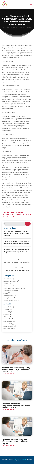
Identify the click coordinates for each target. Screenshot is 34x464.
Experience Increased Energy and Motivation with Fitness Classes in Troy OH (15, 442)
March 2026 (7, 319)
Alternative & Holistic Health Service (14, 288)
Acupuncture (7, 279)
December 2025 (8, 326)
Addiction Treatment (9, 281)
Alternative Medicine (9, 291)
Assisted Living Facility (10, 300)
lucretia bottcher (11, 28)
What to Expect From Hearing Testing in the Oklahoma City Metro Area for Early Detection (16, 233)
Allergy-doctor (7, 286)
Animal (5, 293)
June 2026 (6, 312)
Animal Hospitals (8, 295)
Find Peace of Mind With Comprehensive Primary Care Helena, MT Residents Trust (16, 406)
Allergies (5, 284)
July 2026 (6, 309)
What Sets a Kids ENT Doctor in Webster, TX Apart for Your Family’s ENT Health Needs (16, 252)
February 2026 (7, 321)
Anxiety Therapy (8, 298)
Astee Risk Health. (20, 459)
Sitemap (20, 461)
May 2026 (6, 314)
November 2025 (8, 328)
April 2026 (6, 316)
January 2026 (7, 324)
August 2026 (7, 307)
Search (27, 224)
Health (28, 28)
